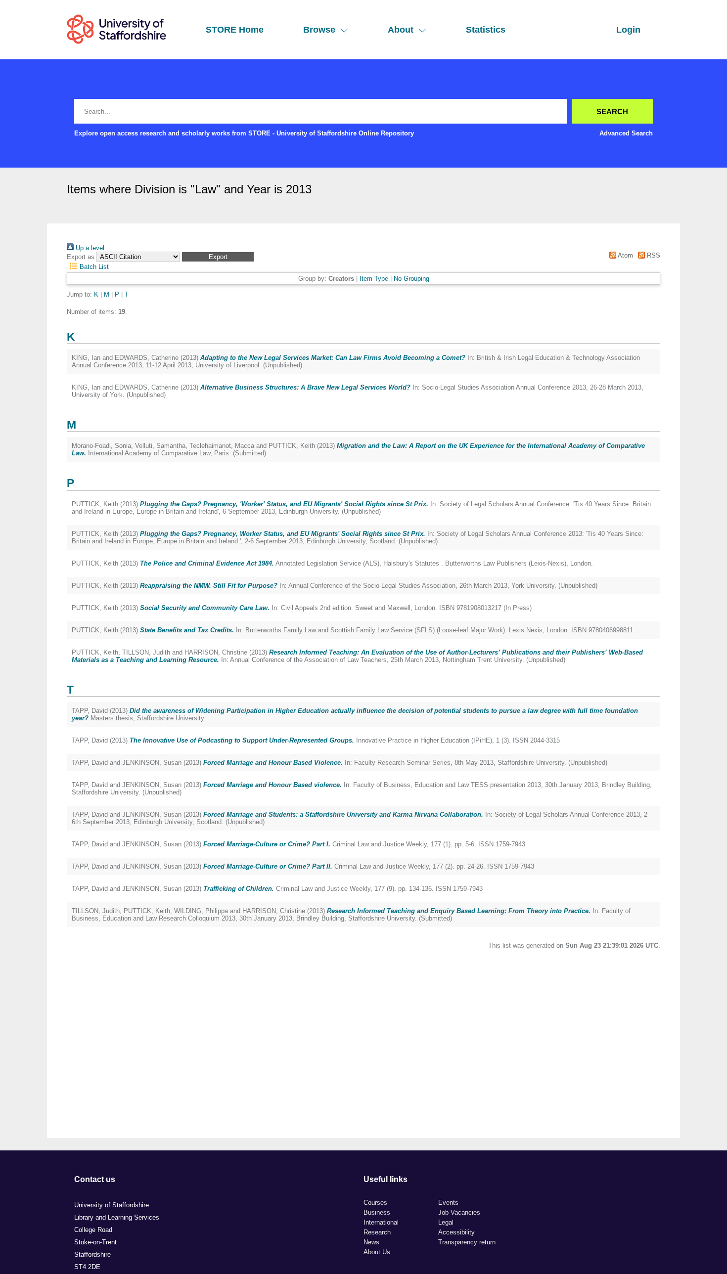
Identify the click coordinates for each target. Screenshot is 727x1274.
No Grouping (411, 278)
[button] (218, 257)
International (381, 1222)
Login (628, 30)
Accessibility (456, 1232)
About (400, 30)
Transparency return (467, 1242)
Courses (375, 1202)
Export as (80, 257)
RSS (652, 255)
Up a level (89, 248)
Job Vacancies (459, 1212)
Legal (446, 1222)
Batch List (93, 266)
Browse (319, 30)
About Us (377, 1252)
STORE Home (235, 30)
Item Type (374, 278)
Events (448, 1202)
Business (377, 1212)
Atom (624, 255)
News (371, 1242)
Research (377, 1232)
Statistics (485, 30)
